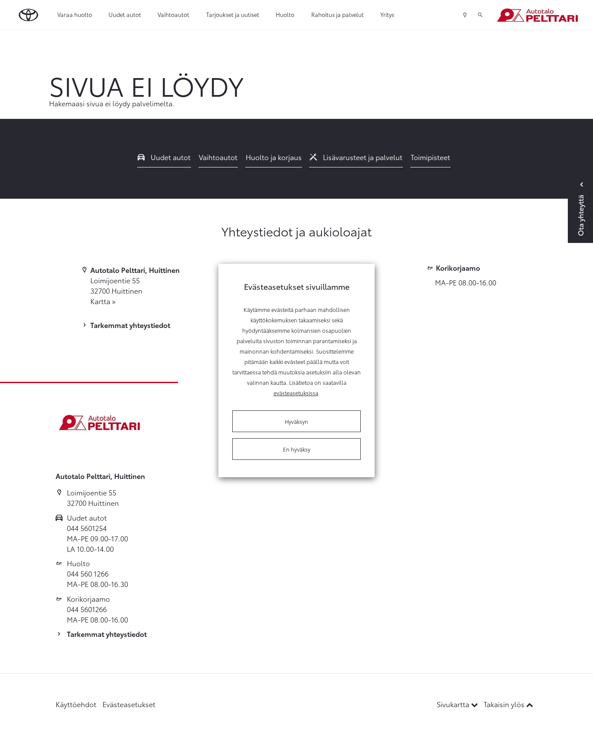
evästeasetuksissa (295, 393)
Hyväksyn (296, 421)
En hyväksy (296, 449)
